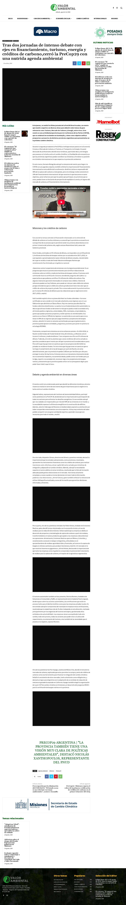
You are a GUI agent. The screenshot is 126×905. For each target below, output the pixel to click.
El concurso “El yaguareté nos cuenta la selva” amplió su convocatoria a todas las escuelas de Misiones (104, 66)
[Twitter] (79, 63)
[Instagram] (117, 8)
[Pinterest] (84, 63)
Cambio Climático (7, 41)
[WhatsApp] (88, 63)
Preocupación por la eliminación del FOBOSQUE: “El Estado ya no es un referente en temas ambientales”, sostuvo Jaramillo (45, 789)
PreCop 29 (58, 771)
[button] (121, 8)
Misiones (15, 41)
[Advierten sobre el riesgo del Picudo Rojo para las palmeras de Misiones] (25, 841)
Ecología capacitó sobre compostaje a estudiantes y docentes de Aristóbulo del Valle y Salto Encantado (12, 857)
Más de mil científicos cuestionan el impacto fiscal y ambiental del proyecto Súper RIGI (103, 106)
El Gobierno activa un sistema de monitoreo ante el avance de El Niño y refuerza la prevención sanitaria (12, 168)
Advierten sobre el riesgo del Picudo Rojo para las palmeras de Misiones (11, 843)
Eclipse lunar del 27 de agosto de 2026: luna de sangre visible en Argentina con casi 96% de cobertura (12, 136)
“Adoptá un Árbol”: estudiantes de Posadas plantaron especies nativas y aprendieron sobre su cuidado (11, 828)
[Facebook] (113, 8)
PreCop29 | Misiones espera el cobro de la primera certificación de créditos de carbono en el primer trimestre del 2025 (77, 789)
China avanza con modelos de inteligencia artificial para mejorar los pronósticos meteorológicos (12, 184)
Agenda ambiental (42, 771)
